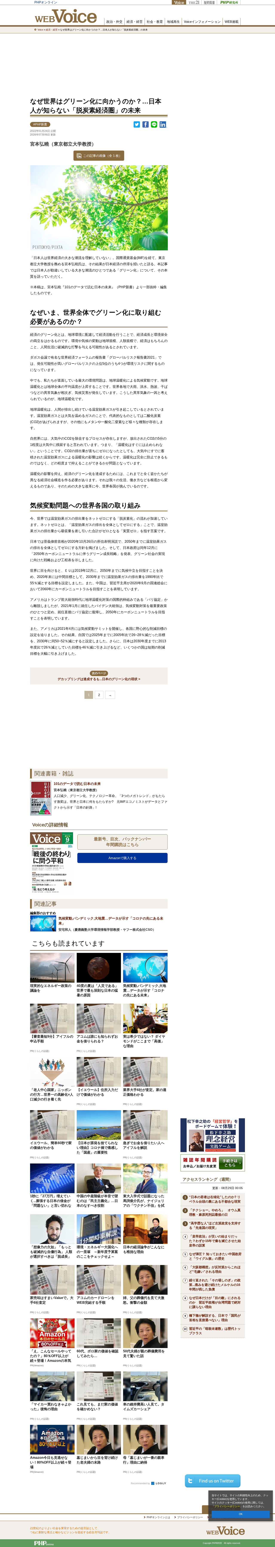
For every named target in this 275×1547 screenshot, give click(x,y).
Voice (179, 2)
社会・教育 (155, 21)
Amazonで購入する (122, 858)
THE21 (193, 2)
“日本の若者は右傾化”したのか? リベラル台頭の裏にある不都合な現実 (215, 1199)
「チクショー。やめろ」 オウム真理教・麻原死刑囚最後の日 (215, 1212)
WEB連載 (231, 21)
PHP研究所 (229, 2)
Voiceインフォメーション (202, 21)
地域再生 (173, 21)
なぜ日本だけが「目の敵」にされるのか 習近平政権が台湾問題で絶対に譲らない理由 (215, 1302)
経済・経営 (135, 21)
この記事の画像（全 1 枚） (102, 155)
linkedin (163, 124)
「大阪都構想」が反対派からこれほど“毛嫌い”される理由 (215, 1269)
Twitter (137, 124)
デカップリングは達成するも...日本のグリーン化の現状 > (99, 676)
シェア (145, 124)
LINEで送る (154, 124)
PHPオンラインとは (158, 1517)
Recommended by (141, 1483)
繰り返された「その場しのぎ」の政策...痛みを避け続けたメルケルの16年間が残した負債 (215, 1284)
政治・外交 (114, 21)
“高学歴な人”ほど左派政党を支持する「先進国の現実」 (215, 1225)
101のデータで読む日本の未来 (77, 784)
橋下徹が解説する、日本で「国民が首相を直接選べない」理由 (215, 1318)
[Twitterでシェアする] (213, 1481)
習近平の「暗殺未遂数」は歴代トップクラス (215, 1331)
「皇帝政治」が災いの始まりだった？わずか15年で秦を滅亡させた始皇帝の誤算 (215, 1240)
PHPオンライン (45, 2)
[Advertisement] (137, 64)
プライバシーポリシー (227, 1506)
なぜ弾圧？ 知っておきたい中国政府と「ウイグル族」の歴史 (215, 1256)
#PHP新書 (40, 124)
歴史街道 (209, 2)
